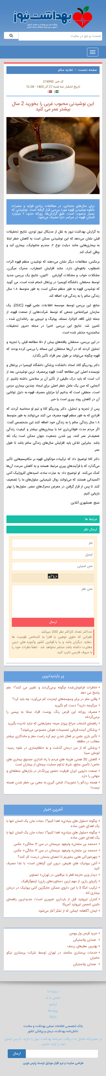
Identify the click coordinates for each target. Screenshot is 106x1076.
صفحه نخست (87, 70)
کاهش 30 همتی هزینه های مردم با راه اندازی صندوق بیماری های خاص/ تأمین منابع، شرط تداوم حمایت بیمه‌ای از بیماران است (53, 762)
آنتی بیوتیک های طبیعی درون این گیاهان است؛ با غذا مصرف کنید (53, 866)
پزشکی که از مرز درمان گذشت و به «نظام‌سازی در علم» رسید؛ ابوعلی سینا (53, 750)
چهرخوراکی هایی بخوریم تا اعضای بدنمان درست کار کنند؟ (57, 857)
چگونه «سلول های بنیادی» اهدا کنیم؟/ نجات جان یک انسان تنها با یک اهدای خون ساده (53, 823)
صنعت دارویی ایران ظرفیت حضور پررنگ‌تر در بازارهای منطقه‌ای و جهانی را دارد (53, 773)
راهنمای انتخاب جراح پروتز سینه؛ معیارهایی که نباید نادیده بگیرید (52, 723)
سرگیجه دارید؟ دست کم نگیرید (76, 705)
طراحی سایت (75, 1063)
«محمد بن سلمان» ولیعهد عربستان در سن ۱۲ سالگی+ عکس (55, 844)
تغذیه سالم (65, 70)
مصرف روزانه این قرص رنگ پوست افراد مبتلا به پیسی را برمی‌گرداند (53, 714)
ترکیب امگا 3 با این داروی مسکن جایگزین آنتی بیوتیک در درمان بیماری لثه (53, 890)
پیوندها (53, 1010)
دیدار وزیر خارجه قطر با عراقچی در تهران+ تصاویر (63, 875)
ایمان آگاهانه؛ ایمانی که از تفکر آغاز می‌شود (67, 911)
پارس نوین (30, 1063)
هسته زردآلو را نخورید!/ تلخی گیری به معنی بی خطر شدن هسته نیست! (53, 785)
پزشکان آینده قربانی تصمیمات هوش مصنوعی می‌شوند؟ (59, 730)
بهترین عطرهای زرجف (82, 946)
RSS (53, 1017)
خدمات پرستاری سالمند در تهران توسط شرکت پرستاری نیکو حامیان (53, 955)
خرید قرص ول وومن (83, 933)
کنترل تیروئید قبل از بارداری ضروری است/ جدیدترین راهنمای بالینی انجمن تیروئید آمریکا (53, 902)
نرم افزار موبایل (54, 1063)
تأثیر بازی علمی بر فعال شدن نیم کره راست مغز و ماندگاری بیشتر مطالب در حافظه (53, 739)
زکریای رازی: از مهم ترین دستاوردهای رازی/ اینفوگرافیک (59, 881)
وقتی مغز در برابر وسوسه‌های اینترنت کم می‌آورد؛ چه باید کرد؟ (54, 699)
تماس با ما (53, 998)
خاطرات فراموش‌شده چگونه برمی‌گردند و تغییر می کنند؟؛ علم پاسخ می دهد (53, 690)
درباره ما (53, 991)
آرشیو (53, 1004)
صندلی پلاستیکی (85, 940)
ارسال (17, 1054)
